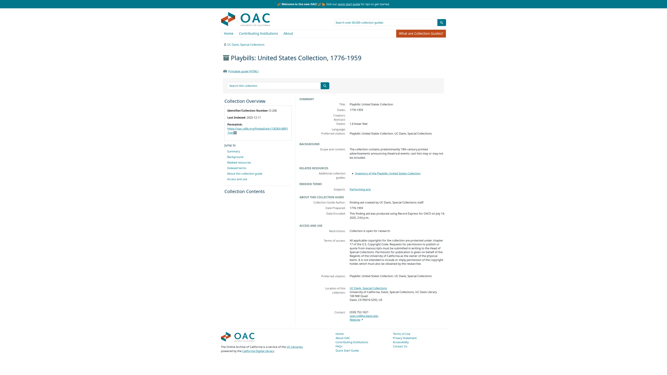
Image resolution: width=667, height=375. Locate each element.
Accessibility (401, 342)
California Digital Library (258, 351)
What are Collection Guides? (421, 33)
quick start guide (349, 4)
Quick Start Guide (347, 350)
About (288, 33)
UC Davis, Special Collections (246, 45)
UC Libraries (295, 347)
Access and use (237, 179)
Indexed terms (236, 168)
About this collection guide (244, 174)
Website (355, 320)
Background (235, 157)
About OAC (343, 338)
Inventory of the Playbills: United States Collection (388, 173)
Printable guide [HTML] (243, 71)
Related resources (239, 162)
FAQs (339, 346)
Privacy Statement (405, 338)
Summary (233, 151)
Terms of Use (401, 334)
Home (228, 33)
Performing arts (360, 189)
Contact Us (400, 346)
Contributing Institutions (258, 33)
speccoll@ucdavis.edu (364, 316)
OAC (245, 19)
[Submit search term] (441, 22)
